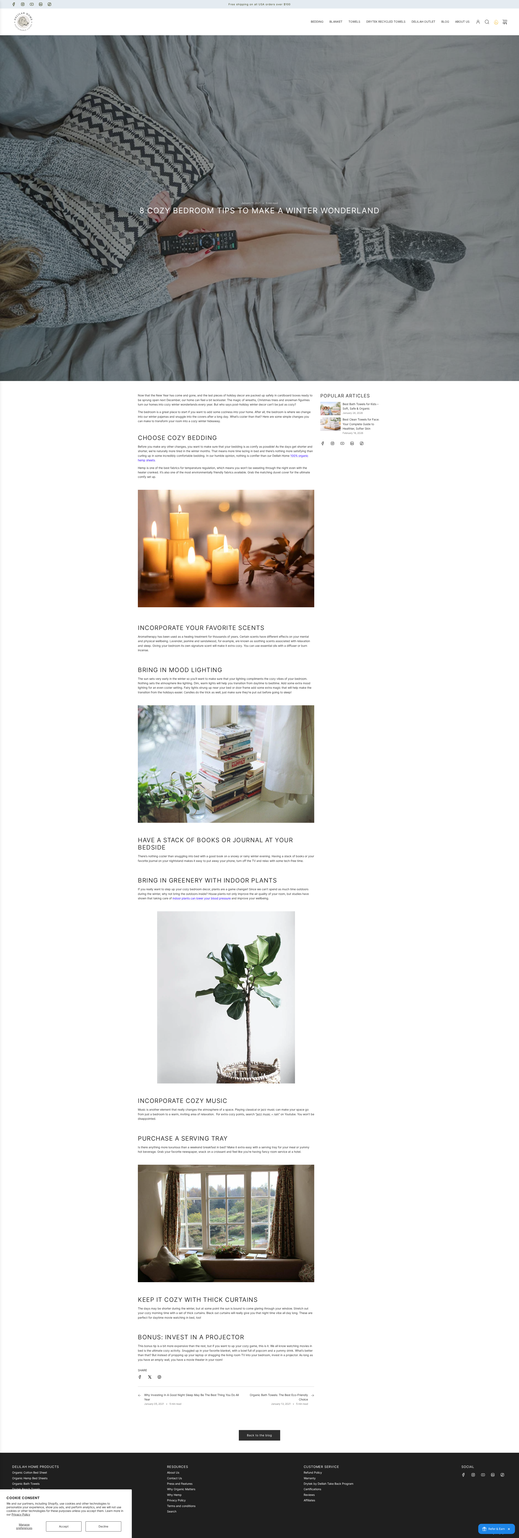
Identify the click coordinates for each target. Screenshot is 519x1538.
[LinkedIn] (40, 4)
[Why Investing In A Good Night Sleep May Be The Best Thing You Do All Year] (139, 1399)
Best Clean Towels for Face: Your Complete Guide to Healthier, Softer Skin (361, 424)
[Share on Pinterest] (159, 1378)
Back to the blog (259, 1435)
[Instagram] (22, 4)
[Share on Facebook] (139, 1378)
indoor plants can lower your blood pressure (202, 898)
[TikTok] (49, 4)
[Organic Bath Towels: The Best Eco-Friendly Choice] (312, 1399)
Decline (103, 1526)
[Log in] (478, 21)
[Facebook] (13, 4)
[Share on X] (149, 1378)
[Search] (487, 21)
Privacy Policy (21, 1514)
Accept (64, 1526)
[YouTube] (31, 4)
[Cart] (504, 21)
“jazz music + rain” (267, 1114)
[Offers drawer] (495, 21)
